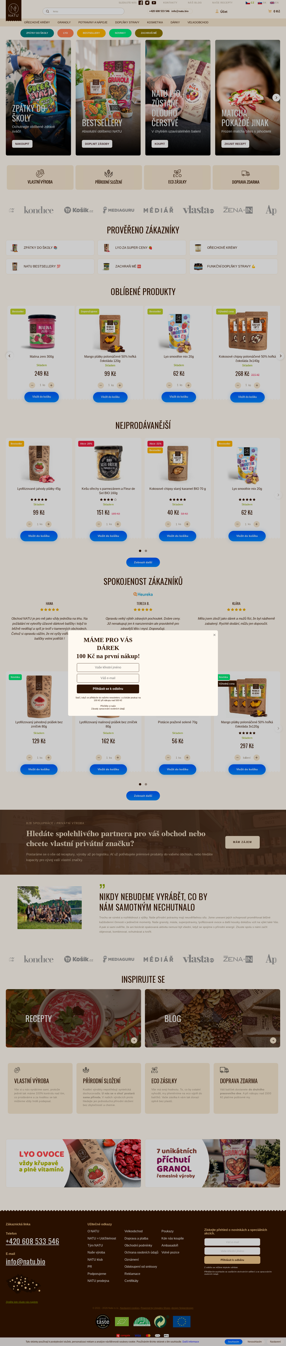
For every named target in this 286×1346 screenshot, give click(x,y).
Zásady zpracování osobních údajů (108, 704)
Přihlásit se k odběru (108, 685)
